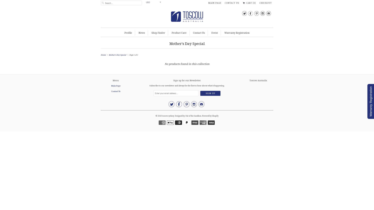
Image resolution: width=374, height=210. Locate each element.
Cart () (250, 3)
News (142, 33)
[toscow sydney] (187, 17)
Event (214, 33)
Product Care (179, 33)
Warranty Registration (237, 33)
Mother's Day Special (187, 44)
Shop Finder (158, 33)
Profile (128, 33)
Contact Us (232, 3)
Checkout (265, 3)
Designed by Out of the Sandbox (188, 116)
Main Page (214, 3)
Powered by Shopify (210, 116)
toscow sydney (168, 116)
